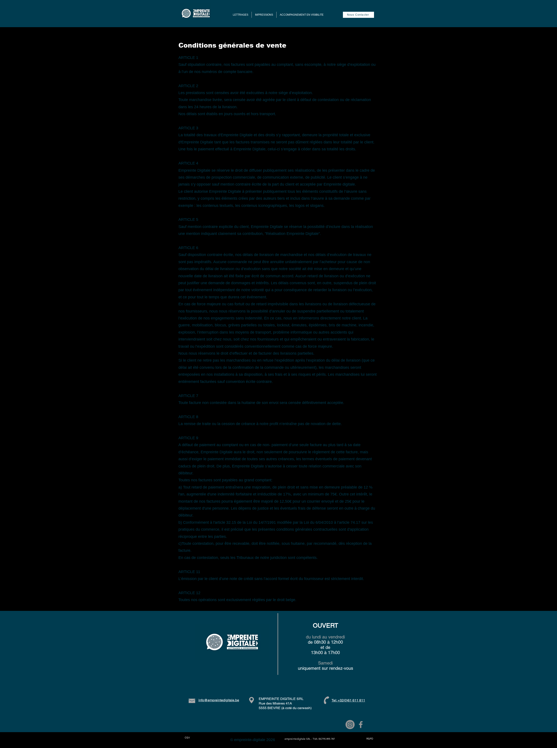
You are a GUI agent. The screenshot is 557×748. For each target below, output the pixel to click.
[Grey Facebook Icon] (360, 724)
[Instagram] (350, 724)
